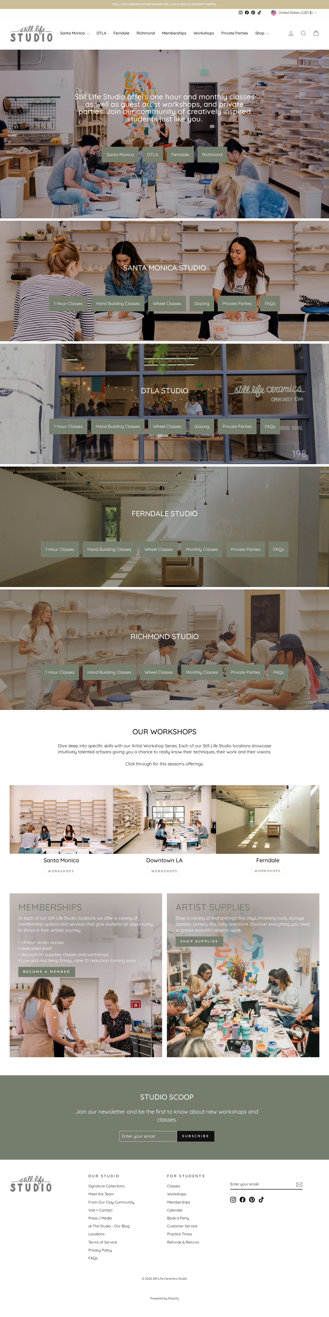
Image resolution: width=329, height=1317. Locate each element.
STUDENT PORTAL (204, 4)
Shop (260, 33)
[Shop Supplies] (243, 975)
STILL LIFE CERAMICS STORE (131, 4)
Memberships (174, 33)
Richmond (146, 33)
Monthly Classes (202, 549)
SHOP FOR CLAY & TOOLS (171, 4)
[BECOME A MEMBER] (86, 975)
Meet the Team (101, 1194)
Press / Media (100, 1218)
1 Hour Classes (68, 303)
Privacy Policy (100, 1250)
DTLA (101, 33)
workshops (61, 871)
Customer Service (182, 1226)
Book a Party (178, 1218)
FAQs (270, 303)
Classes (173, 1186)
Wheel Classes (167, 303)
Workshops (204, 33)
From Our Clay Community (111, 1202)
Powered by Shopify (164, 1298)
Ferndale (121, 33)
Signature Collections (106, 1186)
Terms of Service (102, 1242)
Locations (96, 1234)
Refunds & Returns (183, 1242)
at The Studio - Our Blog (109, 1226)
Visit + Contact (100, 1210)
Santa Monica (73, 33)
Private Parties (234, 33)
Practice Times (179, 1234)
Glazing (201, 303)
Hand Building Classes (118, 303)
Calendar (175, 1210)
